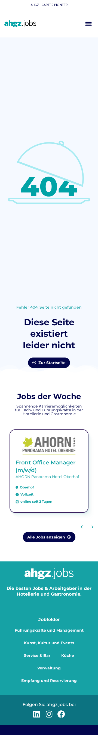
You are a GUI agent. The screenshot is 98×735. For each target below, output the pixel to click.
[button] (88, 24)
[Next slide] (92, 526)
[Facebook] (61, 714)
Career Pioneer (55, 5)
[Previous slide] (82, 526)
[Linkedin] (36, 714)
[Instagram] (49, 714)
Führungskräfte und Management (49, 630)
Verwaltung (49, 668)
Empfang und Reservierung (49, 680)
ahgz (34, 5)
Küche (67, 655)
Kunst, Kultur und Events (49, 642)
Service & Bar (37, 655)
